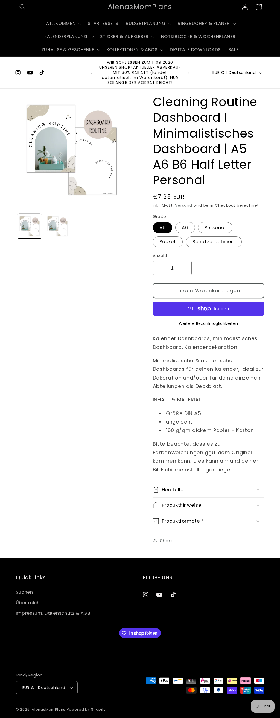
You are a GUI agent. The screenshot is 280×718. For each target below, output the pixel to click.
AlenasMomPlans (48, 709)
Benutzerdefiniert (213, 241)
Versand (183, 205)
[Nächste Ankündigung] (188, 72)
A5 (162, 227)
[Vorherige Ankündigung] (92, 72)
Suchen (24, 592)
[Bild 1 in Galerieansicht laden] (29, 226)
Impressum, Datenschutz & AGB (53, 613)
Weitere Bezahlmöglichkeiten (208, 323)
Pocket (167, 241)
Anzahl (160, 255)
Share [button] (166, 541)
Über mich (28, 603)
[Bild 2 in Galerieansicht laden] (57, 226)
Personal (215, 227)
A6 (185, 227)
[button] (23, 7)
